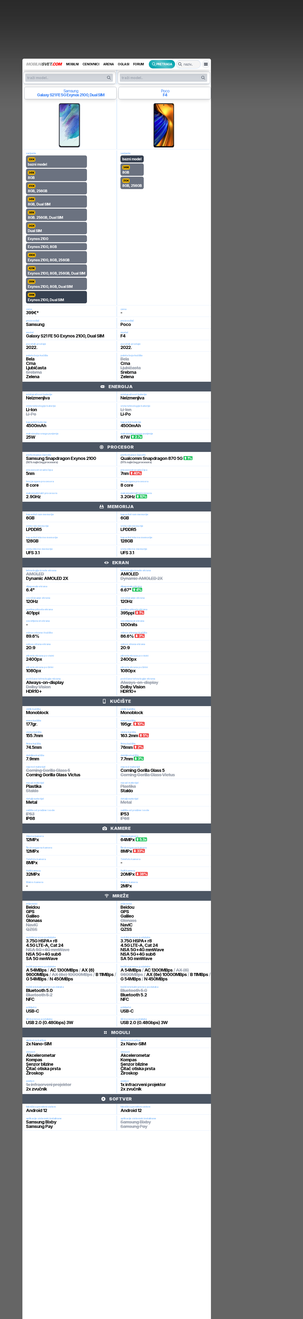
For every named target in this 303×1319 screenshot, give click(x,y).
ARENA (108, 64)
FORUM (138, 64)
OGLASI (123, 64)
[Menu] (206, 64)
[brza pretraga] (180, 64)
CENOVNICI (91, 64)
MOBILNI (72, 64)
